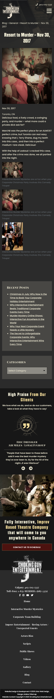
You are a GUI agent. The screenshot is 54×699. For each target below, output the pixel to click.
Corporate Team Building (27, 617)
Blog (27, 675)
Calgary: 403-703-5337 (27, 588)
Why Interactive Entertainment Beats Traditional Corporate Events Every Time (26, 308)
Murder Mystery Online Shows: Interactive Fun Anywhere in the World (27, 319)
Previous (23, 468)
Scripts (27, 644)
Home (27, 601)
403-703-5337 (45, 5)
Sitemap (33, 694)
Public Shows (27, 652)
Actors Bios (27, 636)
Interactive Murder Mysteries (27, 609)
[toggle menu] (49, 11)
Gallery (27, 667)
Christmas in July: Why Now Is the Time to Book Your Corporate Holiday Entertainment (28, 298)
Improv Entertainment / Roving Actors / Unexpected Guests (27, 627)
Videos (27, 659)
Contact (27, 683)
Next (31, 468)
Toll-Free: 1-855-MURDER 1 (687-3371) (27, 591)
